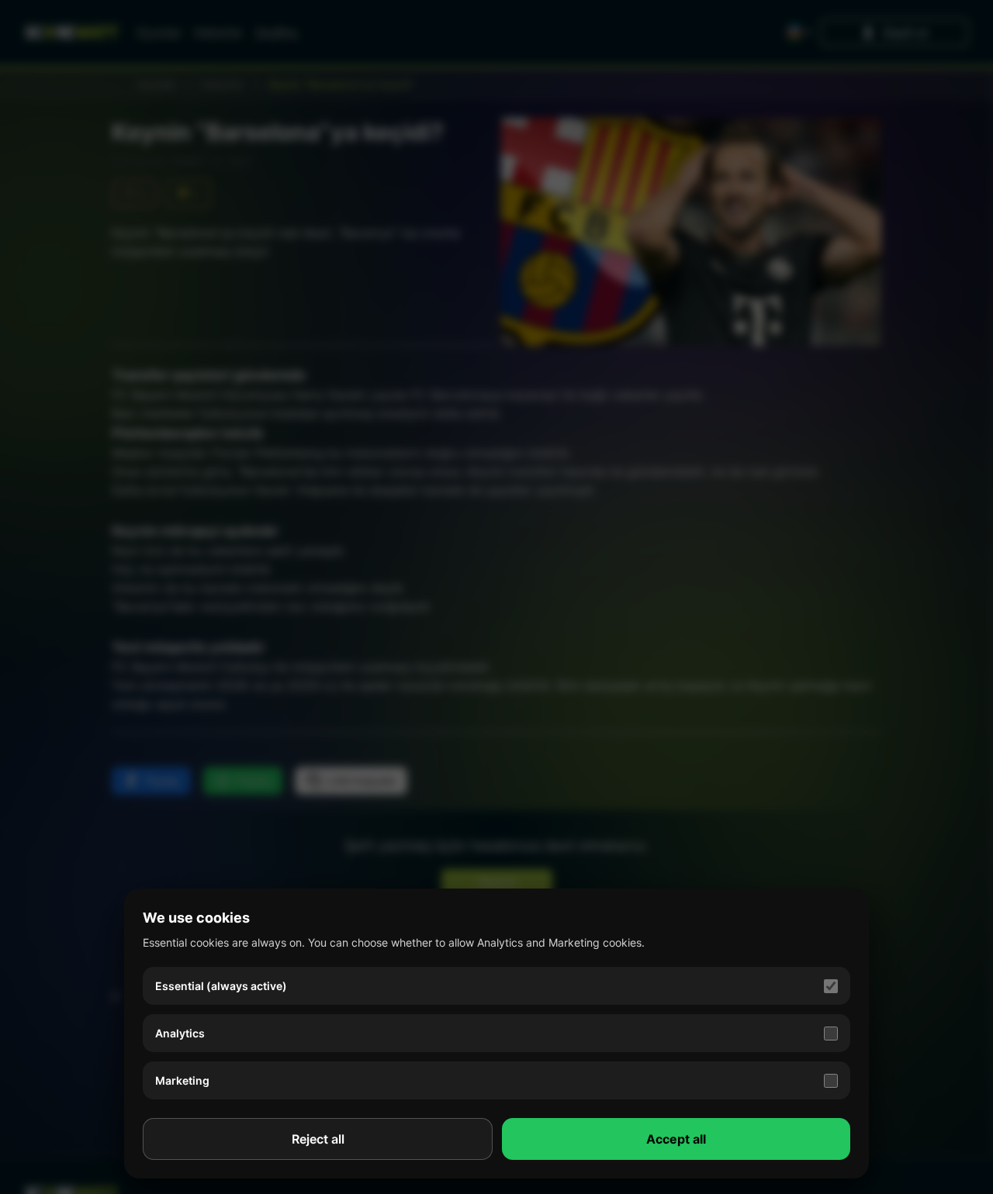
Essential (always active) (221, 985)
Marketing (182, 1080)
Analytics (180, 1033)
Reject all (318, 1139)
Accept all (676, 1139)
